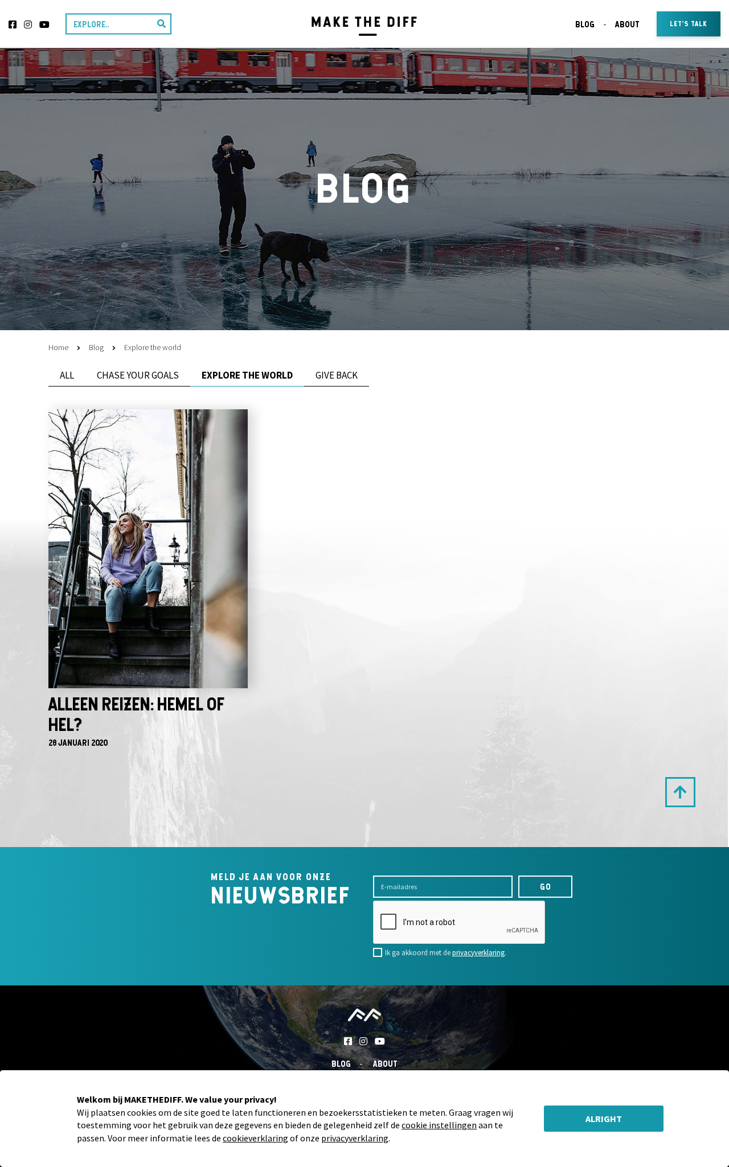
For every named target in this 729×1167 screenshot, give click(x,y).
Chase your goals (138, 375)
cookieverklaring (255, 1138)
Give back (337, 375)
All (67, 375)
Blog (585, 24)
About (627, 24)
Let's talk (688, 23)
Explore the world (247, 375)
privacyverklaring (478, 953)
